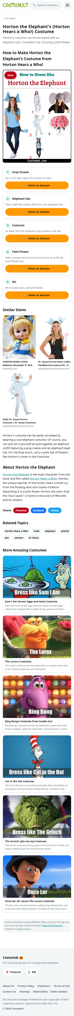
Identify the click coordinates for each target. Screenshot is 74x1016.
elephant (50, 531)
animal (65, 531)
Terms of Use (62, 986)
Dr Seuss (11, 18)
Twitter (54, 510)
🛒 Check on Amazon (37, 185)
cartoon (18, 537)
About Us (8, 986)
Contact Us (9, 991)
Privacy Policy (25, 986)
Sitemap (24, 991)
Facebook (38, 510)
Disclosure (44, 986)
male (36, 531)
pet (7, 537)
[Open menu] (67, 5)
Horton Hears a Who (16, 531)
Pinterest (21, 510)
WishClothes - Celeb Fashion (50, 991)
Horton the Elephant (16, 474)
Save (10, 75)
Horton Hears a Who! (43, 478)
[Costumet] (15, 5)
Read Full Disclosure (52, 925)
